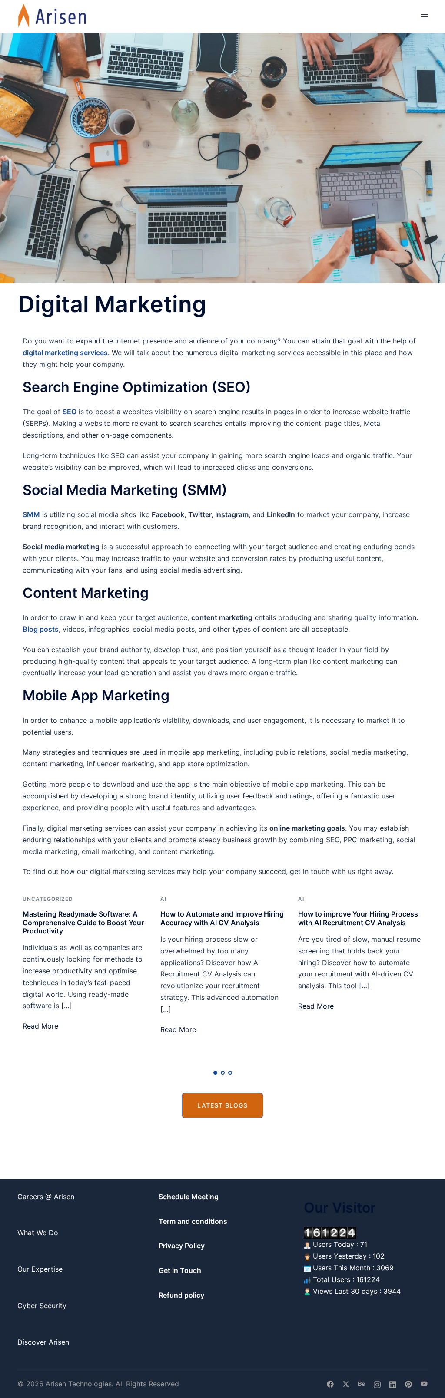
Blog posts (41, 629)
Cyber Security (41, 1305)
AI (163, 899)
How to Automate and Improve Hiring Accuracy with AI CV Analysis (222, 918)
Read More (40, 1026)
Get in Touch (180, 1270)
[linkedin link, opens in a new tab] (392, 1383)
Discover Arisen (43, 1342)
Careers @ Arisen (45, 1196)
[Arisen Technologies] (52, 15)
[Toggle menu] (424, 17)
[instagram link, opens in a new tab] (377, 1383)
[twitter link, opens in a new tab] (345, 1383)
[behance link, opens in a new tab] (361, 1383)
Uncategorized (48, 899)
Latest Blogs (222, 1105)
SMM (31, 514)
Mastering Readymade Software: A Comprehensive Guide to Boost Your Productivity (83, 922)
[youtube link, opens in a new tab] (424, 1383)
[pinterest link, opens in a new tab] (408, 1383)
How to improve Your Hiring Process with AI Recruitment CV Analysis (358, 918)
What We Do (37, 1232)
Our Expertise (40, 1269)
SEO (69, 411)
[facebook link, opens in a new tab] (330, 1383)
